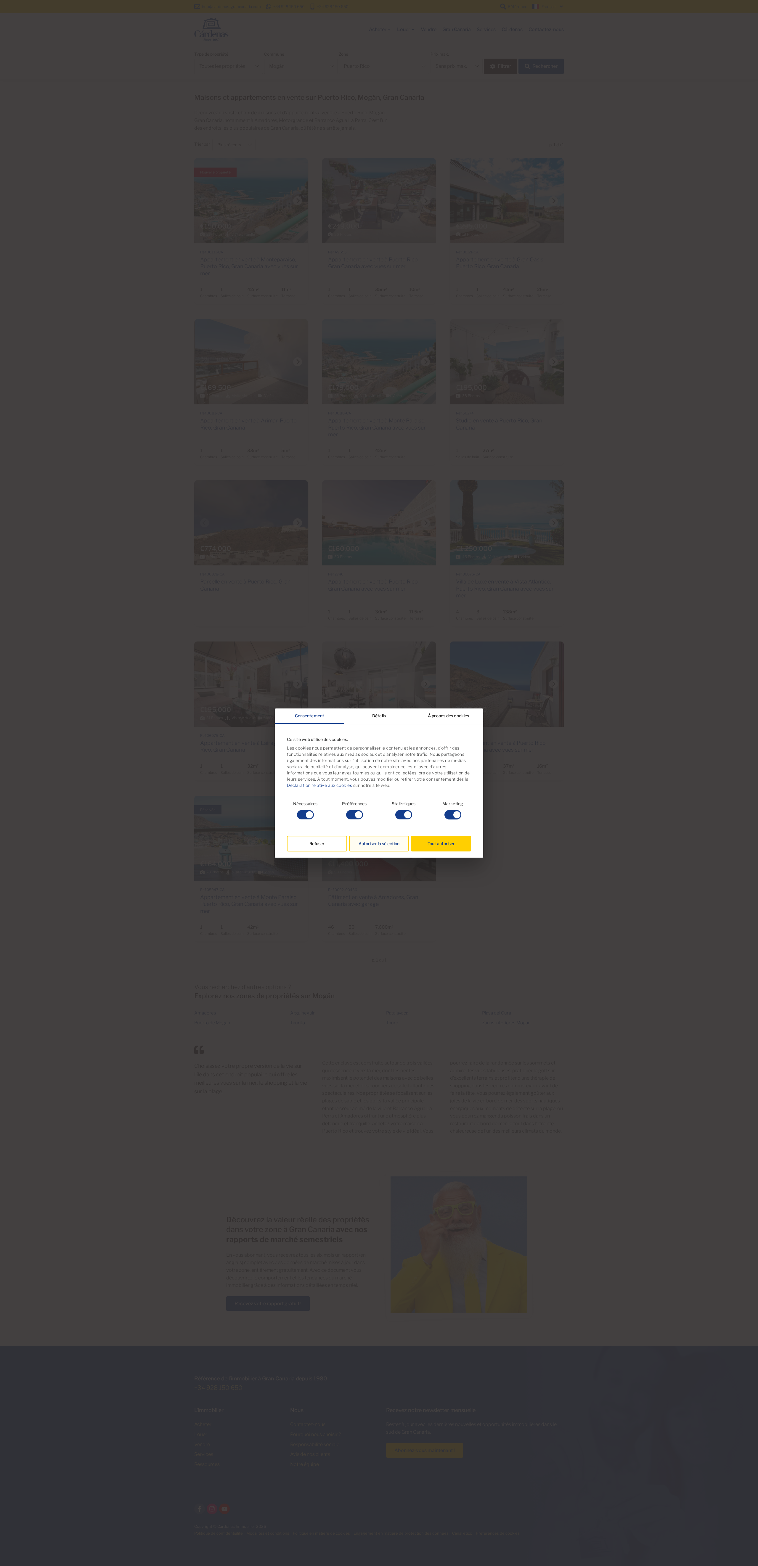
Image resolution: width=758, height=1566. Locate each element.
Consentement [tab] (309, 715)
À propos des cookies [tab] (448, 715)
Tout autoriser (441, 843)
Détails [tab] (379, 715)
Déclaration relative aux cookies (319, 785)
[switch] (354, 814)
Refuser (317, 843)
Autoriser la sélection (379, 843)
